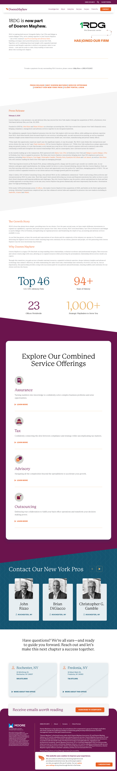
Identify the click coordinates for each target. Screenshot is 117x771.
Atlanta (18, 192)
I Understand (104, 764)
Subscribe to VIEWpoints (89, 710)
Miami (26, 192)
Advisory (22, 469)
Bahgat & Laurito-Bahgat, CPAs (96, 153)
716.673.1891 (73, 679)
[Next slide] (99, 569)
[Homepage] (16, 9)
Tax (18, 431)
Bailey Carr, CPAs (60, 153)
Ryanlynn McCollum (73, 157)
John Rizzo (26, 126)
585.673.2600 (22, 679)
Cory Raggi (36, 157)
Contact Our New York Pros (48, 87)
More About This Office (24, 692)
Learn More (22, 405)
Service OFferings (78, 85)
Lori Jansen (87, 157)
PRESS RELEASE (37, 85)
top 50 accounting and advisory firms (37, 39)
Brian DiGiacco (39, 126)
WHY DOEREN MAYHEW (56, 85)
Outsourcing (25, 506)
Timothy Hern (61, 157)
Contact (105, 9)
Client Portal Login (74, 87)
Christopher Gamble (48, 157)
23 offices (39, 188)
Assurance (24, 390)
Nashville (12, 192)
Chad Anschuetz (39, 144)
